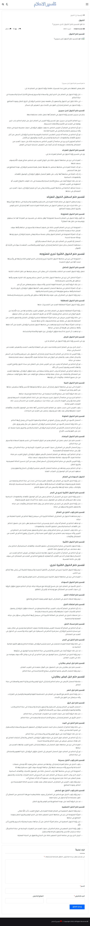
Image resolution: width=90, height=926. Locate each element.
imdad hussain (78, 29)
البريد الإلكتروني (79, 896)
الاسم (82, 886)
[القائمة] (87, 5)
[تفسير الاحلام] (45, 4)
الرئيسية (80, 15)
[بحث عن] (3, 5)
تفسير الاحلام (56, 922)
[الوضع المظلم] (7, 5)
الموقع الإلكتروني (38, 896)
